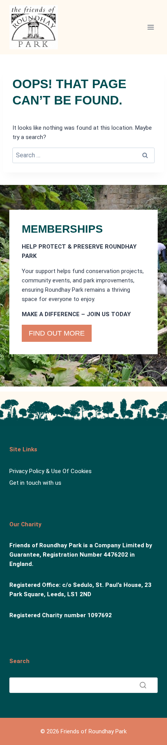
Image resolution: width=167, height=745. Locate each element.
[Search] (143, 685)
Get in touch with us (35, 482)
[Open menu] (150, 27)
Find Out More (57, 333)
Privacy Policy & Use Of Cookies (50, 471)
